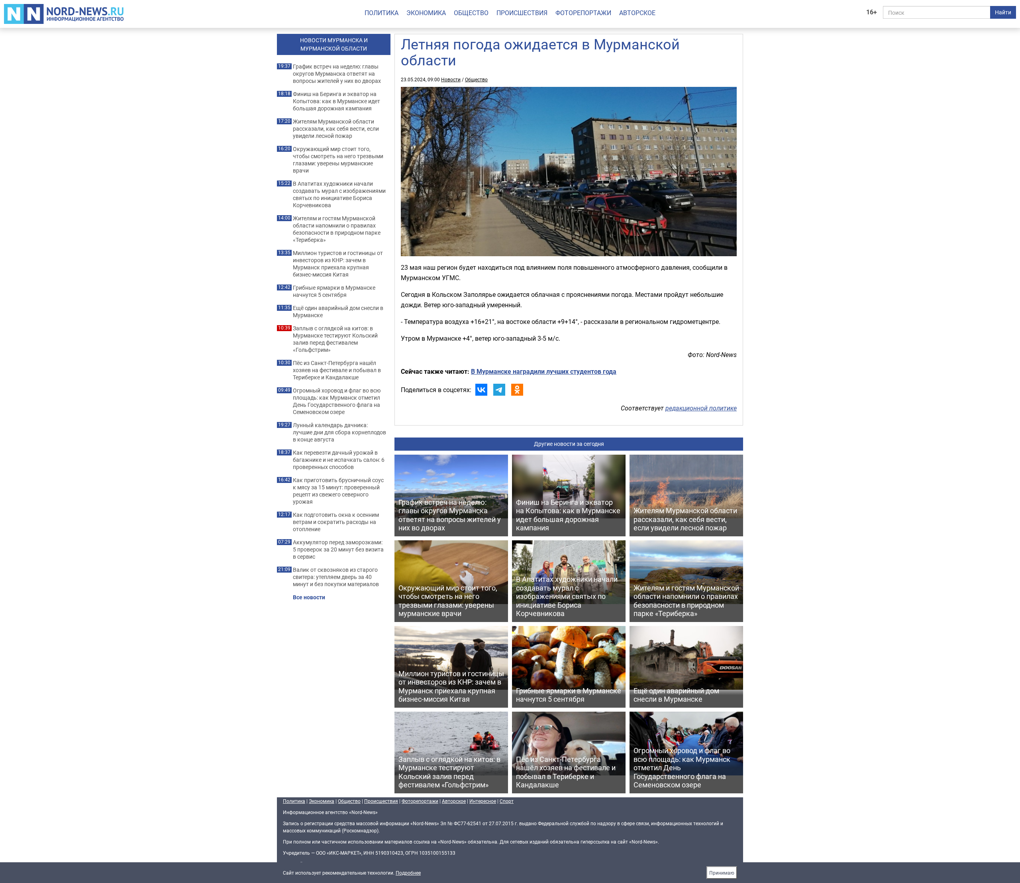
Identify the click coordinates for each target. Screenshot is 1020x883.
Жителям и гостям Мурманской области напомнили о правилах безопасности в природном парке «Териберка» (337, 229)
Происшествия (521, 12)
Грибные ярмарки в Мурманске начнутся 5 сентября (334, 291)
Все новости (309, 597)
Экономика (426, 12)
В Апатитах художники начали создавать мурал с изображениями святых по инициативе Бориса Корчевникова (339, 194)
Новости (451, 79)
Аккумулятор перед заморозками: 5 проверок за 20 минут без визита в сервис (338, 549)
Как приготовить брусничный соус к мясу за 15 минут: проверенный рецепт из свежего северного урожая (338, 491)
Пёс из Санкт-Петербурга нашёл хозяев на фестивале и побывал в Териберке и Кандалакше (337, 370)
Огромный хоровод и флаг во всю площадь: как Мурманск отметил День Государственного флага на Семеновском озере (337, 401)
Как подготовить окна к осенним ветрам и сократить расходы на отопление (336, 522)
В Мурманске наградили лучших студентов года (543, 371)
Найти (1003, 12)
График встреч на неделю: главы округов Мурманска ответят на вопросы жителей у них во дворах (337, 73)
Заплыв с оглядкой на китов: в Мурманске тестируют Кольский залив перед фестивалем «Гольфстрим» (335, 339)
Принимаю (721, 872)
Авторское (637, 12)
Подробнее (408, 872)
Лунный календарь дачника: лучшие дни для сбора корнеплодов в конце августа (339, 432)
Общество (471, 12)
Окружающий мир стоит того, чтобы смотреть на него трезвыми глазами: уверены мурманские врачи (338, 159)
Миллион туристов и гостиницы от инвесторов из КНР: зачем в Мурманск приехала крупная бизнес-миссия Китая (338, 263)
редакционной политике (701, 408)
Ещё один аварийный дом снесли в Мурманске (338, 311)
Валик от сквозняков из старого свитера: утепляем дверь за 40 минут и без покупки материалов (336, 577)
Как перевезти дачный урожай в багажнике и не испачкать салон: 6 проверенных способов (338, 460)
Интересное (482, 801)
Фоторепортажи (583, 12)
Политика (381, 12)
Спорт (507, 801)
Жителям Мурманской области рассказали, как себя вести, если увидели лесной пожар (336, 128)
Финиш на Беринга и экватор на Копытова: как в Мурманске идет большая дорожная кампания (336, 101)
